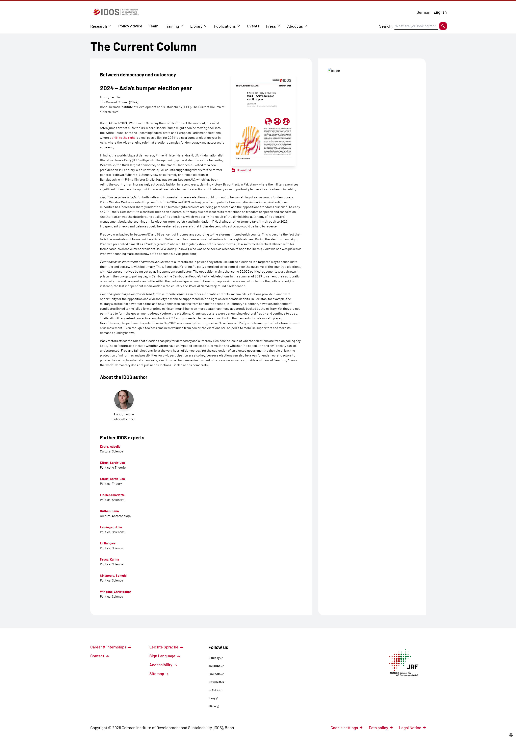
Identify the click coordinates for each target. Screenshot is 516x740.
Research (98, 26)
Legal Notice (410, 727)
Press (271, 26)
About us (295, 26)
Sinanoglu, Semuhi (113, 575)
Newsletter (216, 682)
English (440, 12)
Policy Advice (130, 25)
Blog (211, 698)
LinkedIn (214, 674)
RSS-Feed (215, 690)
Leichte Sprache (164, 646)
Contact (97, 655)
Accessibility (161, 664)
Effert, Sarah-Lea (112, 462)
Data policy (378, 727)
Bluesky (214, 658)
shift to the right (123, 137)
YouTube (214, 666)
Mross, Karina (109, 559)
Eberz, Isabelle (110, 446)
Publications (225, 26)
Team (153, 25)
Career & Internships (108, 646)
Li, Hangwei (108, 543)
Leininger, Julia (111, 527)
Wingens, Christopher (115, 591)
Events (253, 25)
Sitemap (157, 673)
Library (196, 26)
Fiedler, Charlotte (112, 495)
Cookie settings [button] (344, 727)
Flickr (212, 706)
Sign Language (162, 655)
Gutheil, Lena (109, 511)
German (423, 12)
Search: (386, 26)
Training (172, 26)
